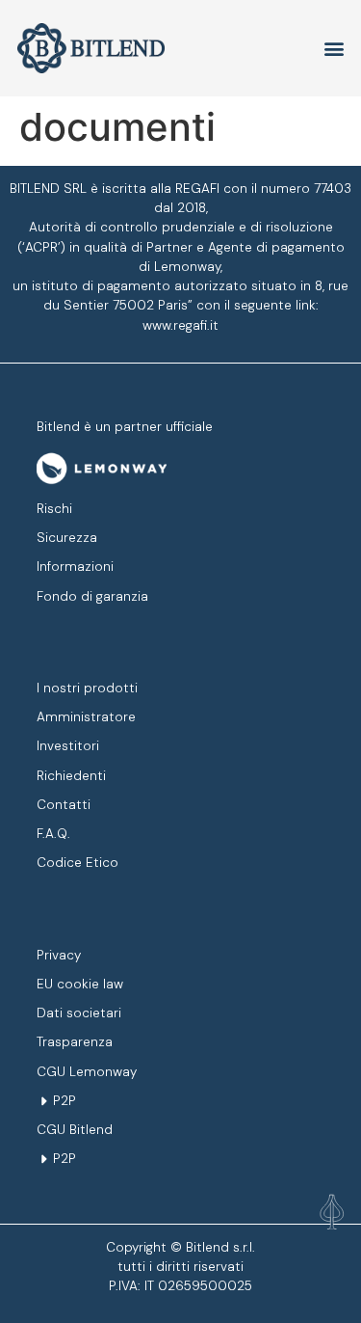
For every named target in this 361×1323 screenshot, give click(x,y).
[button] (334, 1218)
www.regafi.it (180, 325)
